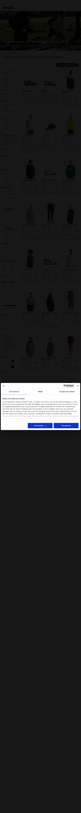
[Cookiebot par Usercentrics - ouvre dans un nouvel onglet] (65, 385)
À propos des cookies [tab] (67, 391)
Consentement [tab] (14, 391)
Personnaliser (39, 425)
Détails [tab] (40, 391)
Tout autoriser (66, 425)
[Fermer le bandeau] (78, 386)
